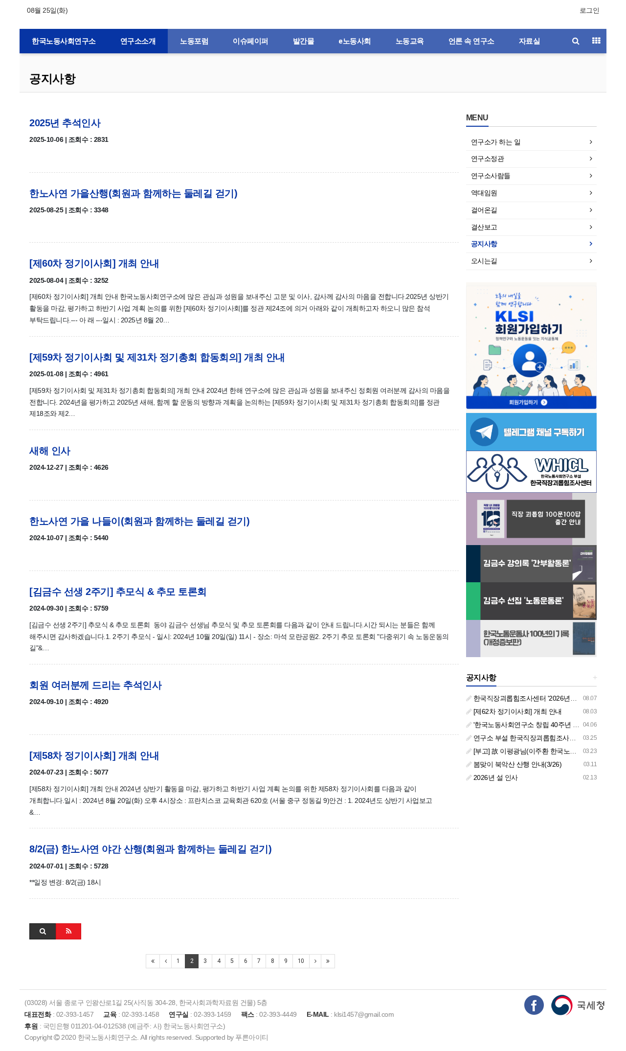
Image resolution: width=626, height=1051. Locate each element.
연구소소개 (138, 41)
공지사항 (52, 78)
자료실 (529, 41)
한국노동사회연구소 (64, 41)
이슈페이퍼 (250, 41)
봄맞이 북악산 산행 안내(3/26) (516, 764)
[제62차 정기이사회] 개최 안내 (516, 711)
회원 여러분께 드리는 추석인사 (95, 685)
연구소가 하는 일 (496, 142)
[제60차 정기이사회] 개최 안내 (94, 263)
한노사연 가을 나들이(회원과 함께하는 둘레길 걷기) (139, 521)
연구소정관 (487, 158)
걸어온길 (484, 210)
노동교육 (410, 41)
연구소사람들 (491, 176)
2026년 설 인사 (494, 777)
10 (301, 961)
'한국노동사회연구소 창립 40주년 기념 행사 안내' (544, 725)
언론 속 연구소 (471, 41)
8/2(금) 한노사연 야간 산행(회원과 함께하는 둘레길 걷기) (150, 849)
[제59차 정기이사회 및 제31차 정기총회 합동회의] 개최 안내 (157, 357)
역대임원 (484, 193)
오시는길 (484, 261)
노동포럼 (194, 41)
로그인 (590, 10)
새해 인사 (49, 450)
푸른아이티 (251, 1037)
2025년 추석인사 (64, 122)
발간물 (303, 41)
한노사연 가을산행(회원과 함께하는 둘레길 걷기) (133, 193)
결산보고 (484, 227)
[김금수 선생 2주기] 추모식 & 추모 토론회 (118, 591)
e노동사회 (354, 41)
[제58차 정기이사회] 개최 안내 (94, 755)
